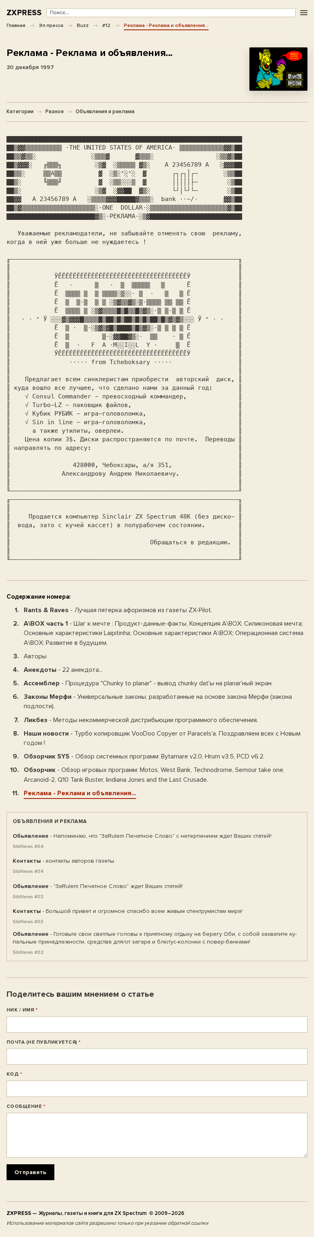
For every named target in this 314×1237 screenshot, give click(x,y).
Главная (16, 25)
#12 (106, 25)
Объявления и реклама (105, 111)
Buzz (83, 25)
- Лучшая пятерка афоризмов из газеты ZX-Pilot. (118, 610)
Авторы (35, 656)
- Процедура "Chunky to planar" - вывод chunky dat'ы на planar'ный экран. (148, 683)
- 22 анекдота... (63, 670)
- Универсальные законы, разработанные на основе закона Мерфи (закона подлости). (158, 701)
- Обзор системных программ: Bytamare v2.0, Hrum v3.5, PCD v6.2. (144, 756)
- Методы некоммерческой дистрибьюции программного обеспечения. (141, 720)
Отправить (30, 1172)
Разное (54, 111)
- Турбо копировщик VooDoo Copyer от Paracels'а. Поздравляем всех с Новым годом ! (162, 738)
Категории (20, 111)
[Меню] (303, 13)
